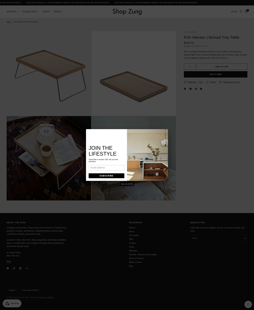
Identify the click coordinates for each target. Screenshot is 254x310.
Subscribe (106, 176)
